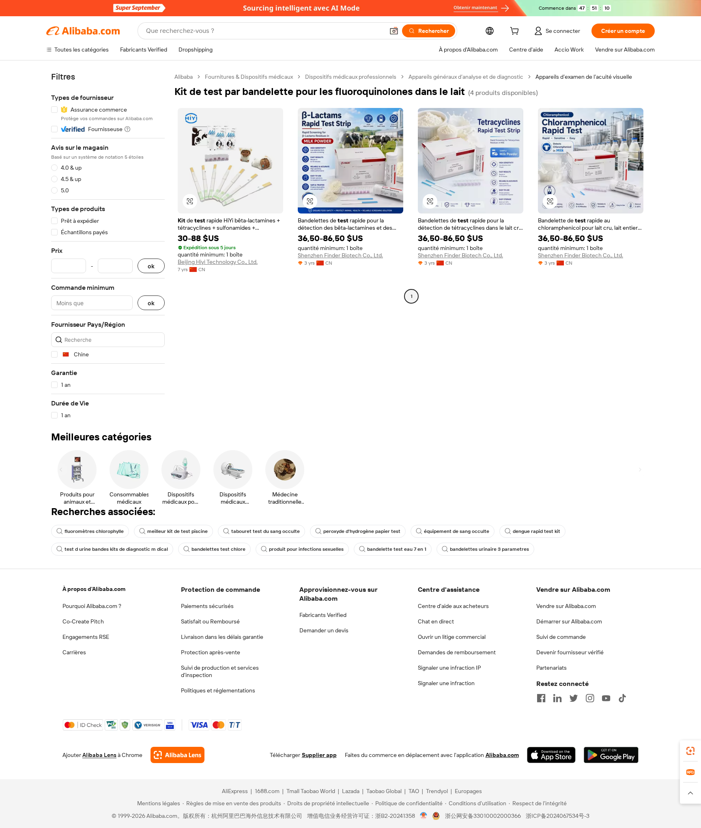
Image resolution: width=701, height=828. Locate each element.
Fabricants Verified (322, 615)
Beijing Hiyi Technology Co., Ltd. (218, 262)
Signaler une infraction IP (449, 667)
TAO (414, 791)
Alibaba (183, 76)
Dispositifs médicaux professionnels (350, 76)
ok (151, 266)
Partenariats (551, 667)
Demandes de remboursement (457, 652)
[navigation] (108, 246)
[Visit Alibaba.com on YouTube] (606, 698)
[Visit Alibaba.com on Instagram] (590, 698)
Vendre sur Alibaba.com (566, 606)
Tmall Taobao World (310, 791)
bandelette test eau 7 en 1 (396, 549)
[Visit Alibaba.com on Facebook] (541, 698)
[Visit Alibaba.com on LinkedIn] (557, 698)
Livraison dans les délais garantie (222, 637)
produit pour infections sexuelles (306, 549)
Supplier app (319, 755)
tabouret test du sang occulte (265, 531)
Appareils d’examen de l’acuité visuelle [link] (583, 76)
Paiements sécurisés (207, 606)
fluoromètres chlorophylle (94, 531)
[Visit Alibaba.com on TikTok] (622, 698)
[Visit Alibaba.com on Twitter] (573, 698)
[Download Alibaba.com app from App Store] (551, 755)
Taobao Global (384, 791)
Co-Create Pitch (83, 621)
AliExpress (235, 791)
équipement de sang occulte (456, 531)
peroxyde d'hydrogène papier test (361, 531)
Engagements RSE (85, 637)
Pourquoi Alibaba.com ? (91, 606)
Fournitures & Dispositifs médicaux (249, 76)
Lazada (350, 791)
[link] (690, 750)
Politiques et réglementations (218, 690)
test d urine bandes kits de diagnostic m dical (116, 549)
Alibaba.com (502, 755)
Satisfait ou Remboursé (210, 621)
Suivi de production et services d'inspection (220, 671)
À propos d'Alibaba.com (93, 589)
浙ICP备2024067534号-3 (557, 816)
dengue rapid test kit (536, 531)
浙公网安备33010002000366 (483, 816)
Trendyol (437, 791)
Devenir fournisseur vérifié (570, 652)
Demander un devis (323, 630)
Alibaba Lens (99, 755)
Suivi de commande (561, 637)
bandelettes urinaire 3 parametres (489, 549)
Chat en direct (436, 621)
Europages (468, 791)
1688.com (267, 791)
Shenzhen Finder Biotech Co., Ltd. (340, 255)
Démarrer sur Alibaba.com (569, 621)
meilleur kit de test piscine (177, 531)
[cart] (516, 32)
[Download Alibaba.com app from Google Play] (611, 755)
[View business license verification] (424, 816)
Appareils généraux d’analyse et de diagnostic (466, 76)
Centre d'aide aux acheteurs (453, 606)
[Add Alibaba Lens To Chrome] (177, 755)
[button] (394, 31)
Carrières (74, 652)
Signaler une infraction (446, 683)
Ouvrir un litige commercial (452, 637)
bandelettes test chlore (218, 549)
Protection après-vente (210, 652)
